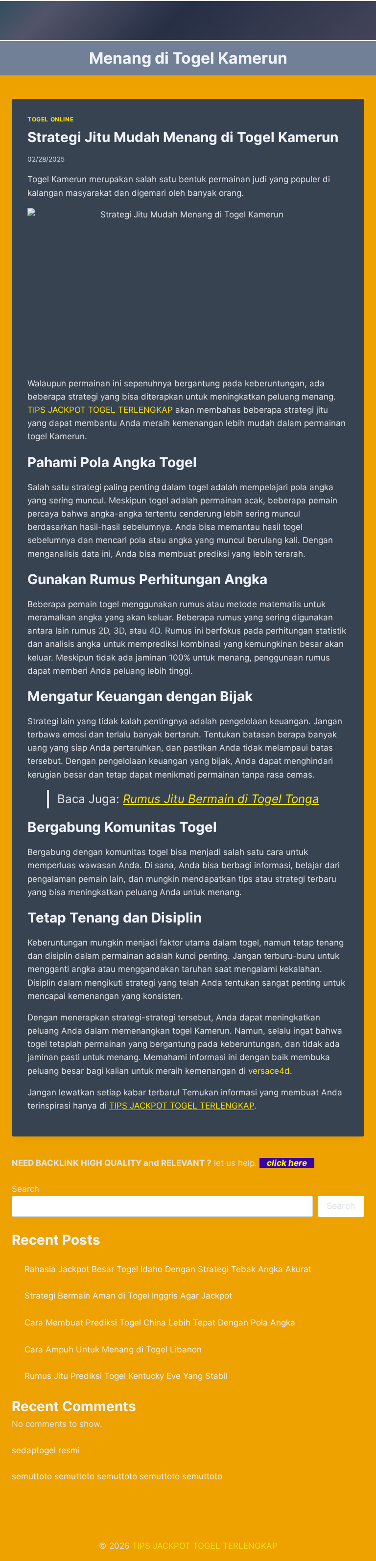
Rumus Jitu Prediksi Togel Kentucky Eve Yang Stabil (126, 1376)
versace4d (269, 1071)
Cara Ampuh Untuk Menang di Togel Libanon (113, 1349)
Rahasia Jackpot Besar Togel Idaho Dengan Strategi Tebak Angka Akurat (167, 1269)
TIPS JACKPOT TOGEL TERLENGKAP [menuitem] (100, 410)
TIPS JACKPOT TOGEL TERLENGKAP (205, 1546)
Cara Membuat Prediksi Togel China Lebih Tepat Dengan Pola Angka (159, 1322)
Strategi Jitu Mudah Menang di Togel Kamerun (182, 137)
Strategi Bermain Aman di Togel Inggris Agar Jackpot (128, 1296)
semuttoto (32, 1476)
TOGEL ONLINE (50, 119)
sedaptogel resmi (46, 1450)
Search (25, 1189)
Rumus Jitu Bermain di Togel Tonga (221, 799)
